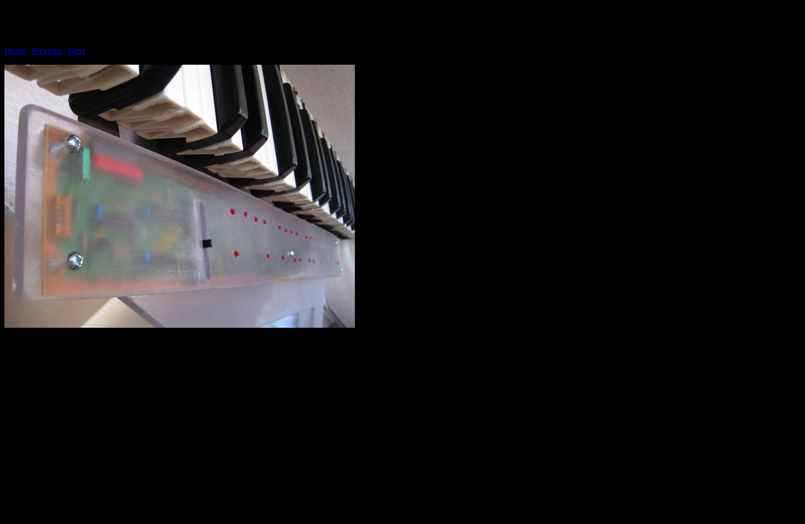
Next (76, 50)
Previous (47, 50)
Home (15, 50)
